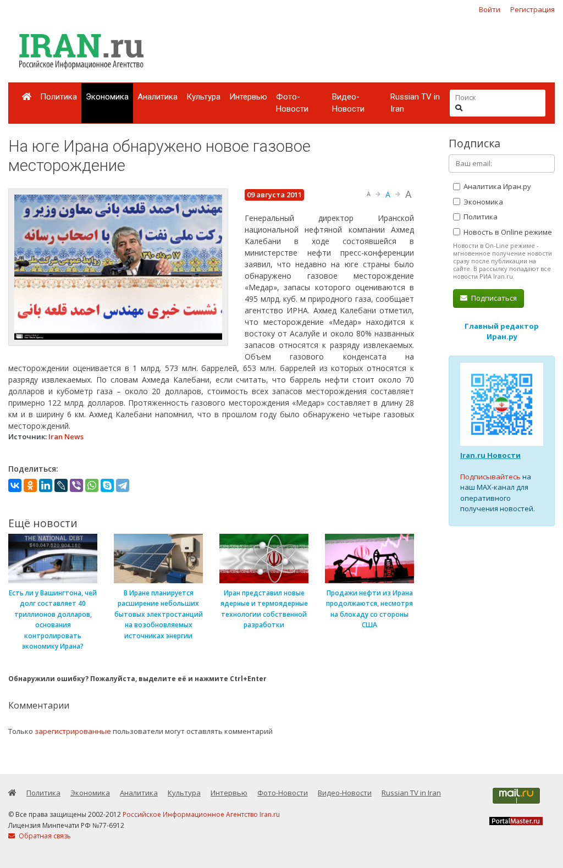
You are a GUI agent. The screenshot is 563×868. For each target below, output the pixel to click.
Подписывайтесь (490, 477)
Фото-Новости (292, 103)
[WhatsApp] (91, 485)
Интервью (248, 97)
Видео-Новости (348, 103)
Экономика (107, 97)
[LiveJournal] (61, 485)
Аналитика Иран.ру (496, 186)
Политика (58, 97)
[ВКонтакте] (14, 485)
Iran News (66, 436)
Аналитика (157, 97)
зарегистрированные (73, 731)
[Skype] (107, 485)
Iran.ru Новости (490, 455)
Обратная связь (44, 836)
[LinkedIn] (45, 485)
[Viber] (76, 485)
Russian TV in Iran (415, 103)
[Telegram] (122, 485)
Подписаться (493, 298)
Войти (489, 9)
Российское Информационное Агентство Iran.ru (201, 814)
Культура (203, 97)
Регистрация (532, 9)
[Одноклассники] (30, 485)
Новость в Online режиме (507, 232)
